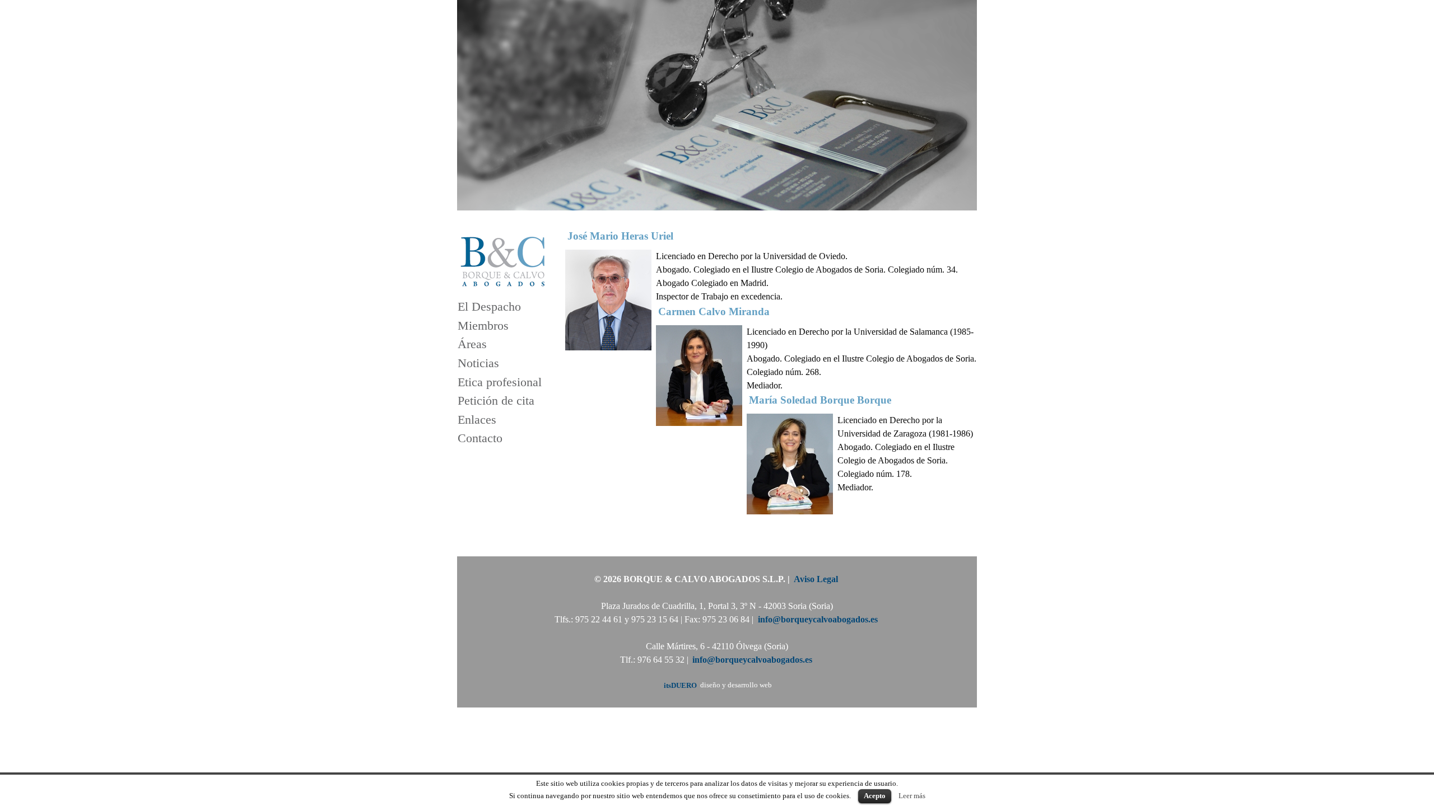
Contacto (480, 439)
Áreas (472, 345)
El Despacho (489, 307)
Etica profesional (500, 382)
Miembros (483, 325)
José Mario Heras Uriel (620, 236)
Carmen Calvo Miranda (714, 311)
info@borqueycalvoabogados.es (818, 619)
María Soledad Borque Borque (820, 400)
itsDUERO (680, 685)
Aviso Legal (816, 579)
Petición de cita (496, 401)
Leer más (911, 795)
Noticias (478, 363)
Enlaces (477, 420)
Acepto (875, 795)
